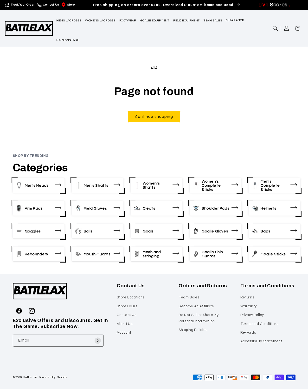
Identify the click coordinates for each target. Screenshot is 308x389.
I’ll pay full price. (202, 245)
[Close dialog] (244, 143)
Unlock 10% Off (202, 228)
